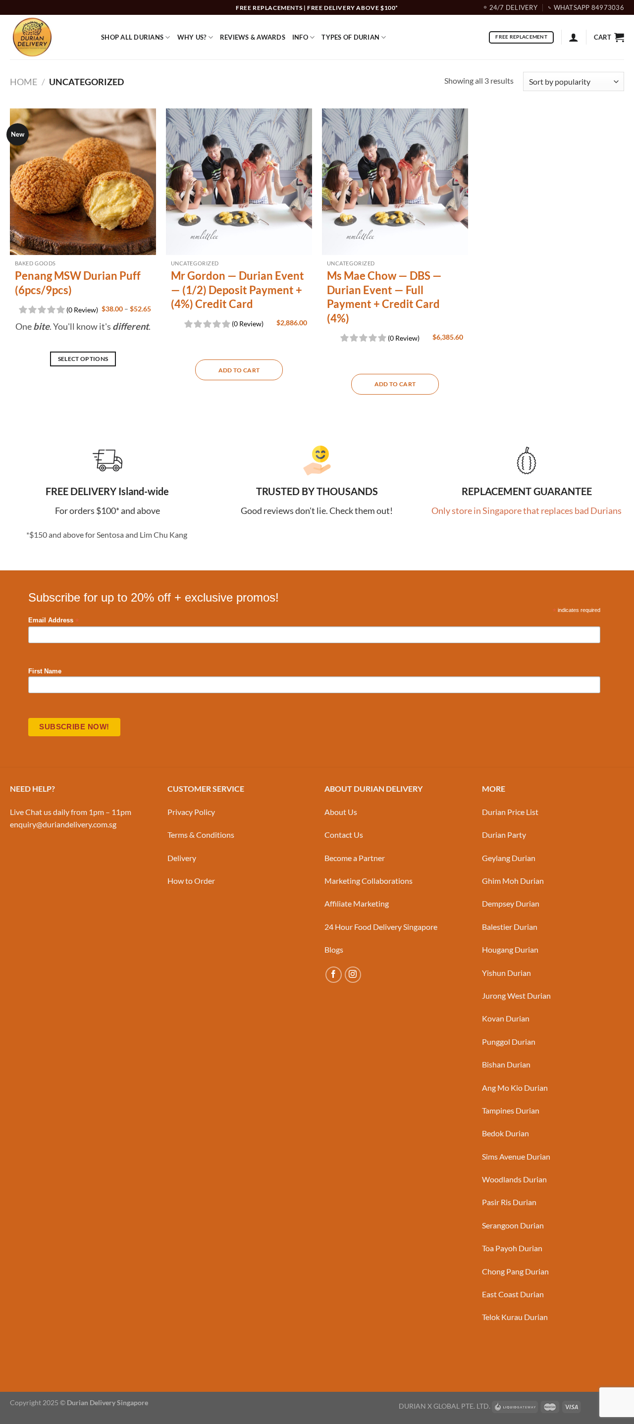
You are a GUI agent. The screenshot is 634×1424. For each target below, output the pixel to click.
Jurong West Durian (516, 995)
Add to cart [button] (239, 370)
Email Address (53, 620)
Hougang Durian (510, 949)
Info (300, 37)
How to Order (191, 880)
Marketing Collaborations (368, 880)
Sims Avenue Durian (516, 1156)
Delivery (181, 858)
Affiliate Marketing (356, 903)
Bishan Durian (506, 1064)
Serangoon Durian (513, 1225)
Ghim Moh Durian (513, 880)
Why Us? (192, 37)
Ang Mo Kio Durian (515, 1087)
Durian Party (504, 834)
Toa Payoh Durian (512, 1248)
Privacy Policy (191, 811)
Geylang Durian (508, 858)
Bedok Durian (505, 1133)
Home (23, 81)
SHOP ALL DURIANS (132, 37)
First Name (44, 671)
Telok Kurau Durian (515, 1317)
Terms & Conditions (200, 834)
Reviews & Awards (252, 37)
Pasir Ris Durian (509, 1202)
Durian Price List (510, 811)
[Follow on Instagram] (353, 974)
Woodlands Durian (514, 1179)
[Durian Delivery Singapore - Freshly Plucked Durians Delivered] (48, 37)
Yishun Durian (506, 972)
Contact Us (343, 834)
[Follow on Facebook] (333, 974)
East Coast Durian (513, 1294)
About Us (340, 811)
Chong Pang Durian (515, 1271)
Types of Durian (350, 37)
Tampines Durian (510, 1110)
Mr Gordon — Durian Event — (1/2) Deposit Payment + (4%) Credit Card (237, 289)
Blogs (333, 949)
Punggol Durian (508, 1041)
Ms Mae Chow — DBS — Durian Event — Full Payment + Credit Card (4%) (384, 297)
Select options (83, 359)
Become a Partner (354, 858)
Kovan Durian (505, 1018)
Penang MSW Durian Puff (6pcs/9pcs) (78, 283)
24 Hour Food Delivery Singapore (380, 926)
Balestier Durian (509, 926)
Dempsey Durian (510, 903)
